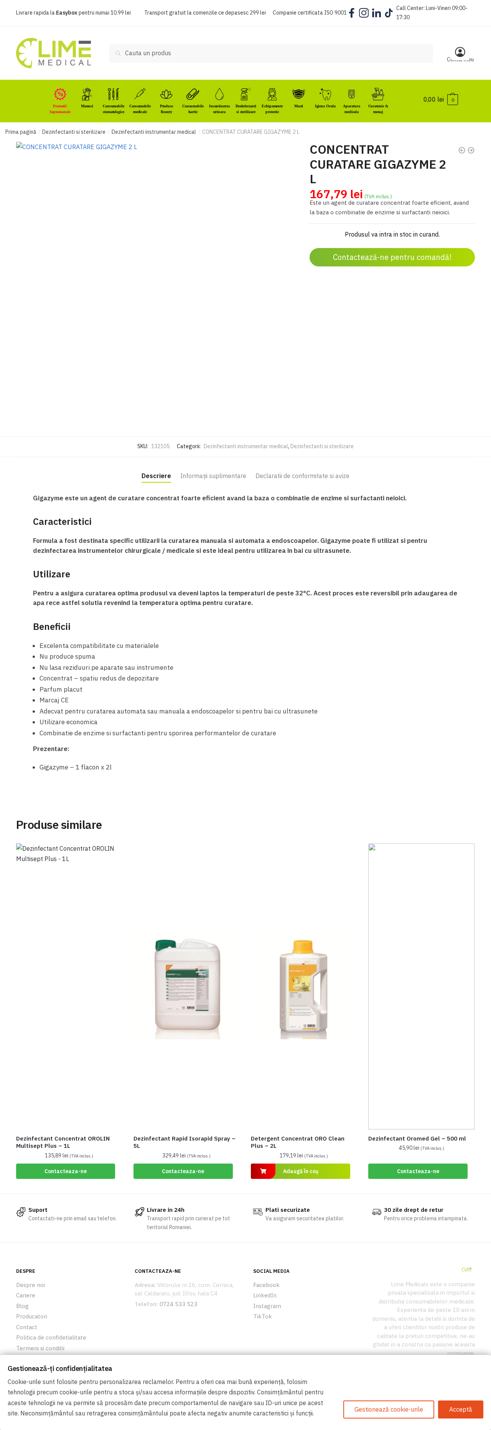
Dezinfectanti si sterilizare (73, 131)
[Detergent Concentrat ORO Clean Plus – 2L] (304, 986)
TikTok (262, 1316)
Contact (26, 1327)
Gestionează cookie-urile (388, 1409)
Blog (22, 1306)
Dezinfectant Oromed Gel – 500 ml (417, 1138)
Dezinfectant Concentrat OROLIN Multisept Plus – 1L (63, 1142)
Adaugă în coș (300, 1171)
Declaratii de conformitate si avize (302, 476)
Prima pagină (20, 131)
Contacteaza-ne (65, 1171)
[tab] (156, 469)
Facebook (266, 1285)
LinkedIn (265, 1295)
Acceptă (460, 1409)
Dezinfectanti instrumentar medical (154, 131)
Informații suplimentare (213, 476)
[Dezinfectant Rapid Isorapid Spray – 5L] (186, 986)
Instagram (267, 1306)
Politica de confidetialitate (51, 1337)
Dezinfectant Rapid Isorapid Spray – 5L (184, 1142)
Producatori (31, 1316)
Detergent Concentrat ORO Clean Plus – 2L (297, 1142)
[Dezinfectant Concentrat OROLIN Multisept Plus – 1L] (69, 986)
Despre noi (30, 1285)
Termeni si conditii (40, 1348)
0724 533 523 (178, 1304)
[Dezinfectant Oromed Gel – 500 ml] (421, 986)
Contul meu (460, 59)
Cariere (25, 1295)
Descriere (156, 476)
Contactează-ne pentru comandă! (392, 257)
